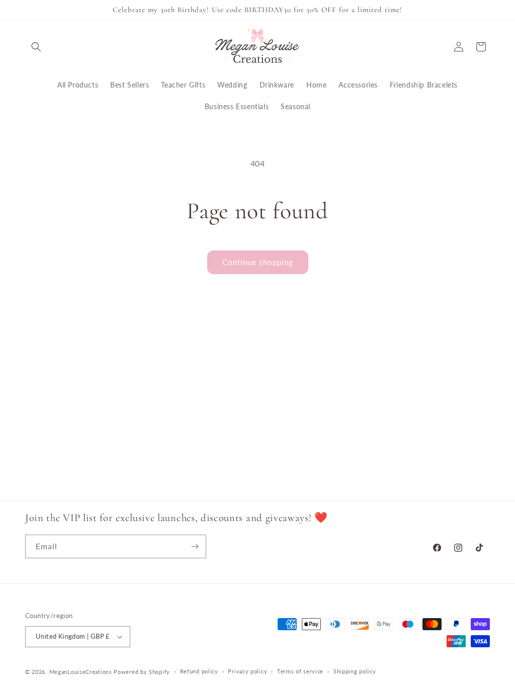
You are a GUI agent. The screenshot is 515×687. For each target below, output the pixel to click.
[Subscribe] (195, 546)
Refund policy (199, 671)
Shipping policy (354, 671)
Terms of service (300, 671)
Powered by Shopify (142, 671)
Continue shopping (257, 262)
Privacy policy (247, 671)
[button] (36, 47)
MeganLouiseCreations (80, 671)
